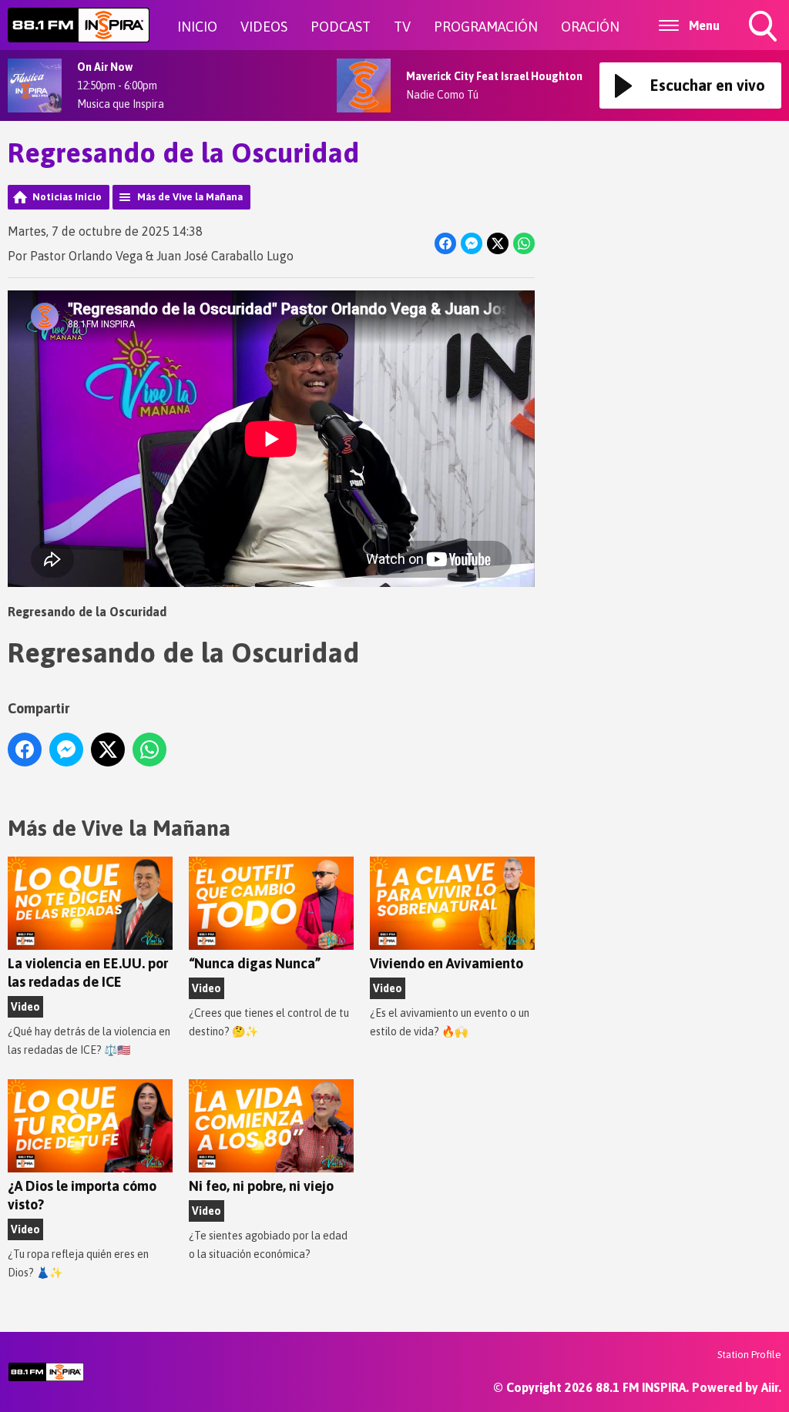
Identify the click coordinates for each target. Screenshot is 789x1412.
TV (402, 26)
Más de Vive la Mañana (190, 197)
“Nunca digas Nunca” (255, 963)
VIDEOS (263, 26)
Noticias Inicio (67, 197)
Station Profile (749, 1354)
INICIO (197, 26)
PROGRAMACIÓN (486, 26)
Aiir (769, 1387)
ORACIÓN (590, 26)
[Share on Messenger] (471, 243)
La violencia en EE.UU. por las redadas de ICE (88, 972)
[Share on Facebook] (445, 243)
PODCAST (341, 26)
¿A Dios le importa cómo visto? (82, 1195)
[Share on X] (498, 243)
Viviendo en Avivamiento (446, 963)
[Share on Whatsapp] (524, 243)
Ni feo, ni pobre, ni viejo (261, 1186)
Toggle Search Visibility (764, 44)
